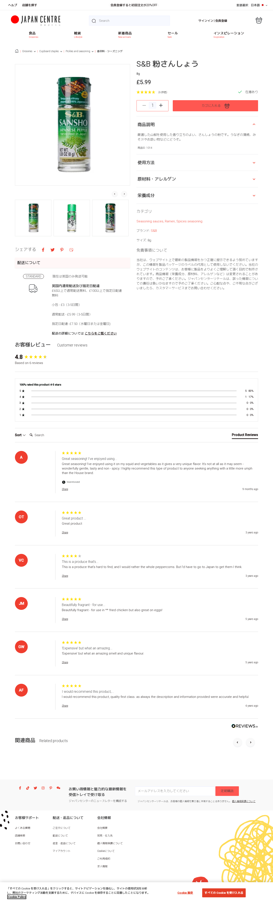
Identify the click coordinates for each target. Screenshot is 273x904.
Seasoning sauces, (150, 221)
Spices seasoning (189, 221)
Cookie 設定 (185, 892)
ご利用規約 (103, 858)
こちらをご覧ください (101, 333)
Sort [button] (18, 435)
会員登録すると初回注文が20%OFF (133, 5)
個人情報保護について (244, 801)
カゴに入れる (211, 106)
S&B (154, 231)
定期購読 (227, 791)
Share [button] (65, 489)
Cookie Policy (17, 896)
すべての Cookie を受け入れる (224, 892)
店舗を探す (29, 5)
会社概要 (102, 827)
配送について (60, 835)
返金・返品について (64, 843)
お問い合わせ (22, 843)
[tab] (245, 436)
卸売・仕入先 (105, 835)
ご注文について (62, 827)
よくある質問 (22, 827)
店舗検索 (20, 835)
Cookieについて (106, 851)
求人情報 (102, 866)
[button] (33, 218)
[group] (37, 357)
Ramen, (170, 221)
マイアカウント (62, 851)
